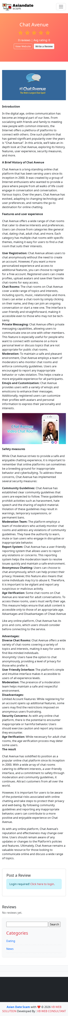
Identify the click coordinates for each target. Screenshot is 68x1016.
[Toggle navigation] (61, 6)
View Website (23, 46)
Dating (10, 941)
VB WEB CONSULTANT (51, 1011)
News (10, 949)
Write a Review (44, 46)
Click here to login (42, 884)
